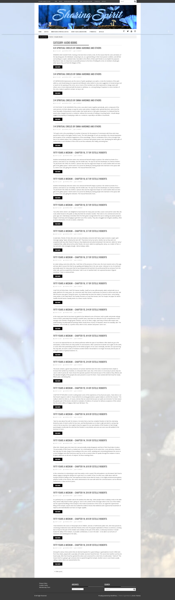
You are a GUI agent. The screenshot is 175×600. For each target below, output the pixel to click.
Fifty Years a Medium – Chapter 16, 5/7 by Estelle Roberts (80, 204)
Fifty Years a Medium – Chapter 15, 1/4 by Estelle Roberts (80, 388)
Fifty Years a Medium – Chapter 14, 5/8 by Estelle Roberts (80, 492)
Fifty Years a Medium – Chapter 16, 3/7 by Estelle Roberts (80, 231)
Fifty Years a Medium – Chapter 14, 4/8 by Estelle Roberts (80, 518)
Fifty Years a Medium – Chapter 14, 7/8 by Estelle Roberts (80, 440)
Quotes (60, 1)
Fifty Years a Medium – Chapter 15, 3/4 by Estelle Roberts (80, 309)
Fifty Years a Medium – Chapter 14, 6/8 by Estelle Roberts (80, 466)
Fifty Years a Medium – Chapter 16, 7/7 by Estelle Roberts (80, 152)
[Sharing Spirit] (88, 28)
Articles (104, 1)
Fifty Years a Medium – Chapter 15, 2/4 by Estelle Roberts (80, 361)
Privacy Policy (43, 583)
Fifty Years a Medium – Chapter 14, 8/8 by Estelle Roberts (80, 414)
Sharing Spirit (68, 51)
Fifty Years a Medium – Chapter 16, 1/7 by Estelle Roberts (80, 283)
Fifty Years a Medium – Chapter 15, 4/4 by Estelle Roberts (80, 335)
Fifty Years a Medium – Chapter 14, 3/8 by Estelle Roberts (80, 544)
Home (56, 1)
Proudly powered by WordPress (107, 596)
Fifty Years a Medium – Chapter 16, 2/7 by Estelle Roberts (80, 257)
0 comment (78, 51)
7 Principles (97, 1)
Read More (57, 67)
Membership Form (44, 587)
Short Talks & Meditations (86, 1)
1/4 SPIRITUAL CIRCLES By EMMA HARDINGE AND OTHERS (77, 126)
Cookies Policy (43, 585)
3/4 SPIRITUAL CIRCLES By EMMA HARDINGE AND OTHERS (77, 74)
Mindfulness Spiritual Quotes (71, 1)
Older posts (59, 571)
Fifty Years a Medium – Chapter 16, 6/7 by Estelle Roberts (80, 178)
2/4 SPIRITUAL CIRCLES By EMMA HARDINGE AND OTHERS (77, 100)
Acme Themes (136, 596)
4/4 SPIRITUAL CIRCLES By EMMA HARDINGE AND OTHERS (77, 48)
